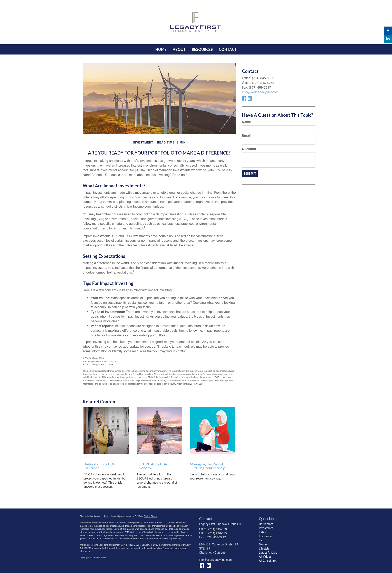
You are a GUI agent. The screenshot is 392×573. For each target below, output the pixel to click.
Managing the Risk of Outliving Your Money (207, 466)
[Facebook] (388, 31)
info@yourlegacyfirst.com (260, 92)
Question (249, 149)
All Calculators (268, 561)
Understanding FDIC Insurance (100, 466)
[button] (179, 49)
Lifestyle (264, 548)
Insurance (265, 536)
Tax (261, 540)
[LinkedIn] (388, 39)
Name (246, 122)
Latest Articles (268, 552)
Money (263, 544)
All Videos (265, 556)
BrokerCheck (150, 516)
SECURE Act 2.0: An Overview (152, 466)
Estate (263, 532)
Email (246, 135)
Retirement (266, 524)
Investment (266, 528)
